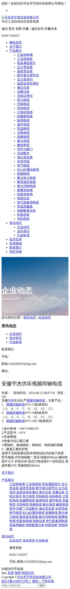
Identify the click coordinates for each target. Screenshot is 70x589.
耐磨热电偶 (25, 190)
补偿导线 (23, 161)
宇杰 (11, 400)
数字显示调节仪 (28, 75)
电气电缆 (23, 165)
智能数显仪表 (26, 210)
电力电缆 (23, 100)
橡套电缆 (23, 145)
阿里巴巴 (28, 573)
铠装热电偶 (25, 194)
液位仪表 (23, 87)
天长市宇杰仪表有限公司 (34, 577)
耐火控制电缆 (26, 186)
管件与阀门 (25, 149)
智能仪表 (23, 198)
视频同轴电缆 (35, 400)
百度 (11, 573)
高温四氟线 (25, 206)
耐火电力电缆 (26, 177)
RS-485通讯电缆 (28, 169)
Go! (42, 585)
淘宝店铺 (15, 251)
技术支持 (15, 239)
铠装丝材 (23, 214)
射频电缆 (23, 173)
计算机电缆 (25, 112)
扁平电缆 (23, 124)
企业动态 (23, 227)
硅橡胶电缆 (25, 116)
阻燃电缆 (23, 136)
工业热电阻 (25, 59)
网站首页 (15, 42)
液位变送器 (25, 157)
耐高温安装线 (26, 182)
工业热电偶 (25, 54)
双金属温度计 (26, 63)
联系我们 (15, 247)
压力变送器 (25, 67)
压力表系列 (25, 79)
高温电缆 (23, 128)
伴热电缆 (23, 218)
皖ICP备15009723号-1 (16, 581)
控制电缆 (23, 104)
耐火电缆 (23, 141)
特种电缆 (23, 108)
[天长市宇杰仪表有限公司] (20, 17)
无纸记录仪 (25, 95)
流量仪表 (23, 91)
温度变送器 (25, 71)
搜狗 (18, 573)
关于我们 (15, 46)
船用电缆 (23, 120)
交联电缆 (23, 132)
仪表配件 (23, 153)
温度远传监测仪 (28, 83)
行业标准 (23, 235)
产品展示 (15, 50)
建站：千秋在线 (43, 581)
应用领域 (15, 243)
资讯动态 (15, 223)
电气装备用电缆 (28, 202)
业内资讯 (23, 231)
